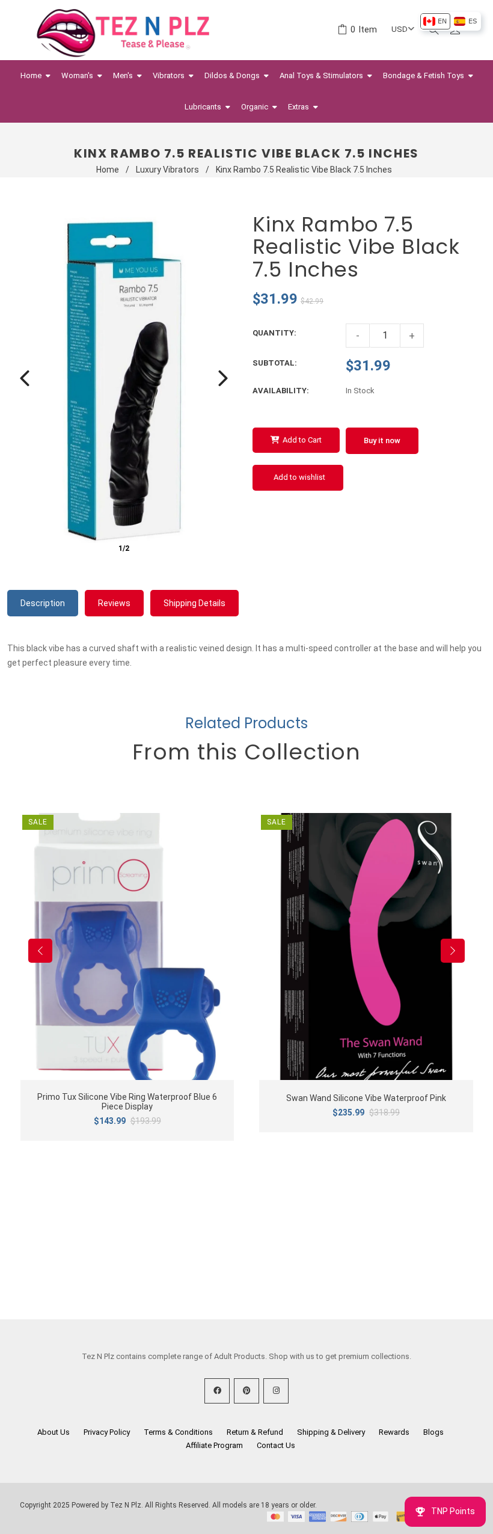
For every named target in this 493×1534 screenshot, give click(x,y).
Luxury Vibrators (167, 169)
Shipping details (194, 603)
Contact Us (276, 1445)
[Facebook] (217, 1391)
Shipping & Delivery (331, 1432)
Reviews (114, 603)
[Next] (223, 378)
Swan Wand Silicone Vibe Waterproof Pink (366, 1098)
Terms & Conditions (178, 1432)
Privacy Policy (107, 1432)
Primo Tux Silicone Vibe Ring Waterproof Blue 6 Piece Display (127, 1101)
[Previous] (24, 378)
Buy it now (382, 440)
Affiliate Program (214, 1445)
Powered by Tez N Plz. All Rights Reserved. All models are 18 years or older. (194, 1505)
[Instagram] (276, 1391)
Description (42, 603)
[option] (435, 21)
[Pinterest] (246, 1391)
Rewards (394, 1432)
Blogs (433, 1432)
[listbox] (450, 21)
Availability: (281, 390)
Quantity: (274, 332)
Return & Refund (255, 1432)
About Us (53, 1432)
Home (107, 169)
